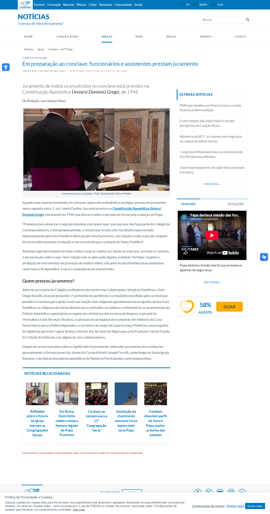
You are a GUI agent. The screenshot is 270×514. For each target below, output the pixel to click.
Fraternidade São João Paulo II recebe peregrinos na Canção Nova (207, 123)
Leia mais (79, 509)
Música (81, 4)
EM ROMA (188, 204)
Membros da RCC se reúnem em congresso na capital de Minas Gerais (211, 139)
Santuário (105, 4)
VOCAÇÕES (236, 204)
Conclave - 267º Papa (60, 49)
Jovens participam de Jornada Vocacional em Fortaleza (212, 170)
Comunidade (123, 4)
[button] (6, 67)
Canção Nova (67, 36)
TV (187, 4)
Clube (93, 4)
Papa (139, 36)
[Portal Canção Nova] (25, 4)
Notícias (29, 49)
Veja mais (212, 184)
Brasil (171, 36)
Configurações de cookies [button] (208, 506)
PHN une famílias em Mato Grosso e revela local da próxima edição (210, 107)
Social (138, 4)
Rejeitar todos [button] (235, 506)
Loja (220, 4)
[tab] (188, 204)
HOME (28, 36)
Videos (240, 36)
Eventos (39, 4)
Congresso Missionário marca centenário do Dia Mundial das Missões (211, 154)
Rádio (203, 4)
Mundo (206, 36)
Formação (54, 4)
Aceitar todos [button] (255, 506)
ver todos (212, 282)
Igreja (107, 36)
